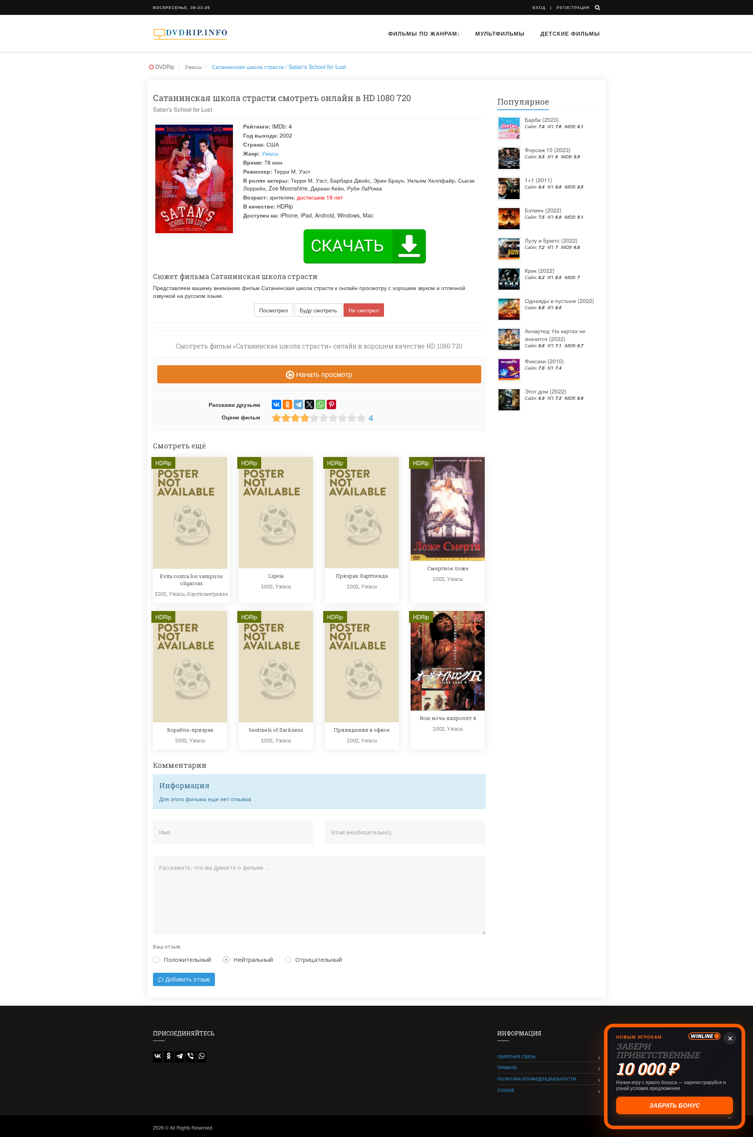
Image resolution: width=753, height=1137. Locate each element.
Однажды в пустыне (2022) (559, 301)
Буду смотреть (318, 310)
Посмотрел (273, 310)
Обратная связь (516, 1056)
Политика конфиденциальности (536, 1078)
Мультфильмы (500, 33)
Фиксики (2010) (544, 361)
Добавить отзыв (187, 979)
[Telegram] (298, 404)
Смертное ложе (448, 568)
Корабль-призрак (190, 729)
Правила (507, 1067)
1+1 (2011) (538, 180)
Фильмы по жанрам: (424, 33)
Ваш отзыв (166, 946)
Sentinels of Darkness (276, 729)
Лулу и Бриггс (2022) (551, 240)
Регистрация (573, 7)
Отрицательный (318, 959)
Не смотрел (364, 310)
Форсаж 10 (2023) (548, 150)
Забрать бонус (674, 1105)
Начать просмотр (323, 374)
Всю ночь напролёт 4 (448, 718)
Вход (539, 7)
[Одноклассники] (287, 404)
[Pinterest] (331, 404)
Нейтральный (253, 959)
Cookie (505, 1090)
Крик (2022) (540, 270)
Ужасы (270, 153)
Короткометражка (207, 594)
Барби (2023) (542, 119)
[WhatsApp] (320, 404)
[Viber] (190, 1057)
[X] (309, 404)
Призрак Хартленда (362, 575)
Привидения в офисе (362, 729)
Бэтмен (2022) (543, 210)
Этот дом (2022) (545, 391)
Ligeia (276, 575)
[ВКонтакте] (276, 404)
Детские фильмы (570, 33)
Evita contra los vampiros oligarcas (191, 580)
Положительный (187, 959)
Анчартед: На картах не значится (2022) (555, 335)
